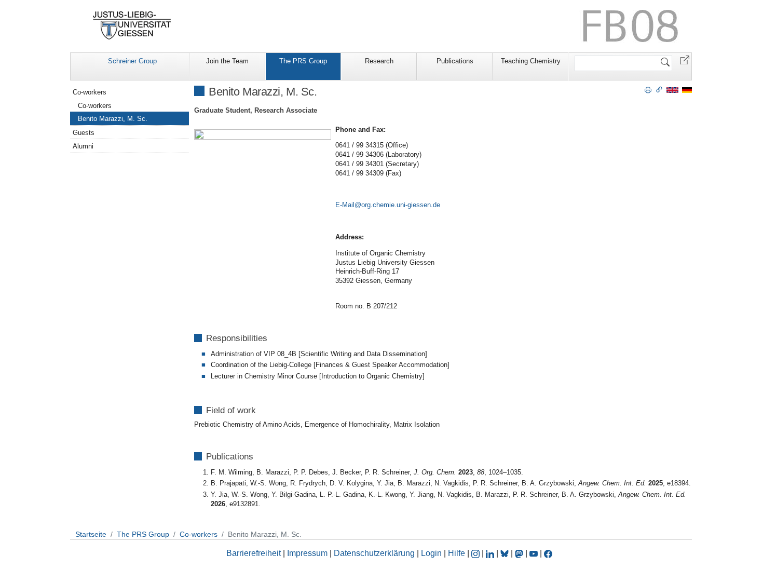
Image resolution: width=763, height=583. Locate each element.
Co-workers (89, 92)
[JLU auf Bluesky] (505, 553)
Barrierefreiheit (253, 553)
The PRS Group (303, 61)
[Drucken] (648, 89)
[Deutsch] (687, 89)
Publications (455, 61)
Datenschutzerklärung (374, 553)
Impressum (307, 553)
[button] (684, 59)
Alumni (83, 146)
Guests (83, 133)
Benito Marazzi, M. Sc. (112, 119)
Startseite (90, 534)
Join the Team (227, 61)
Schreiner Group (132, 61)
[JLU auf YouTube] (533, 553)
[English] (672, 89)
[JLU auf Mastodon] (520, 553)
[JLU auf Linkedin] (491, 553)
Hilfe (456, 553)
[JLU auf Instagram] (476, 553)
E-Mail (345, 205)
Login (432, 553)
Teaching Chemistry (531, 61)
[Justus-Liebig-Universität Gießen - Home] (132, 25)
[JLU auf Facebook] (548, 553)
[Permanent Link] (659, 89)
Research (379, 61)
